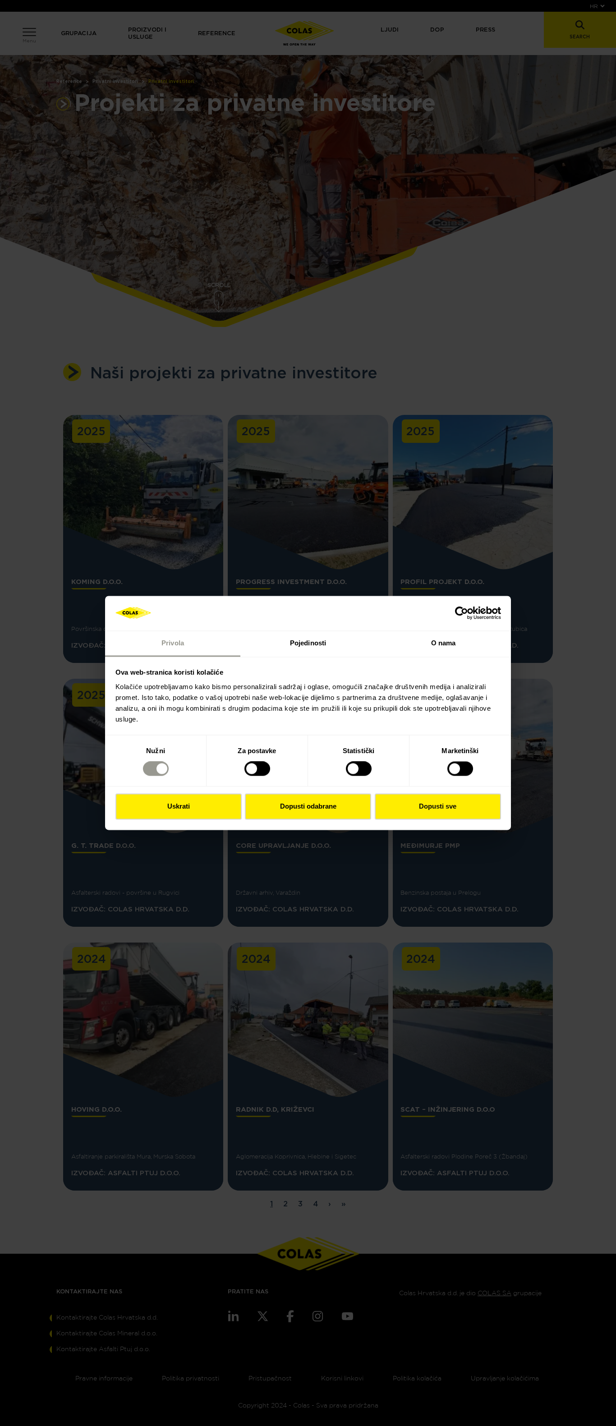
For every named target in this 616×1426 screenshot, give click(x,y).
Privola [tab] (172, 643)
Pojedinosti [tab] (308, 643)
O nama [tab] (443, 643)
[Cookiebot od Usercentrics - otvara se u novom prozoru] (461, 613)
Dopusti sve (437, 806)
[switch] (257, 769)
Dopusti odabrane (308, 806)
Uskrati (178, 806)
